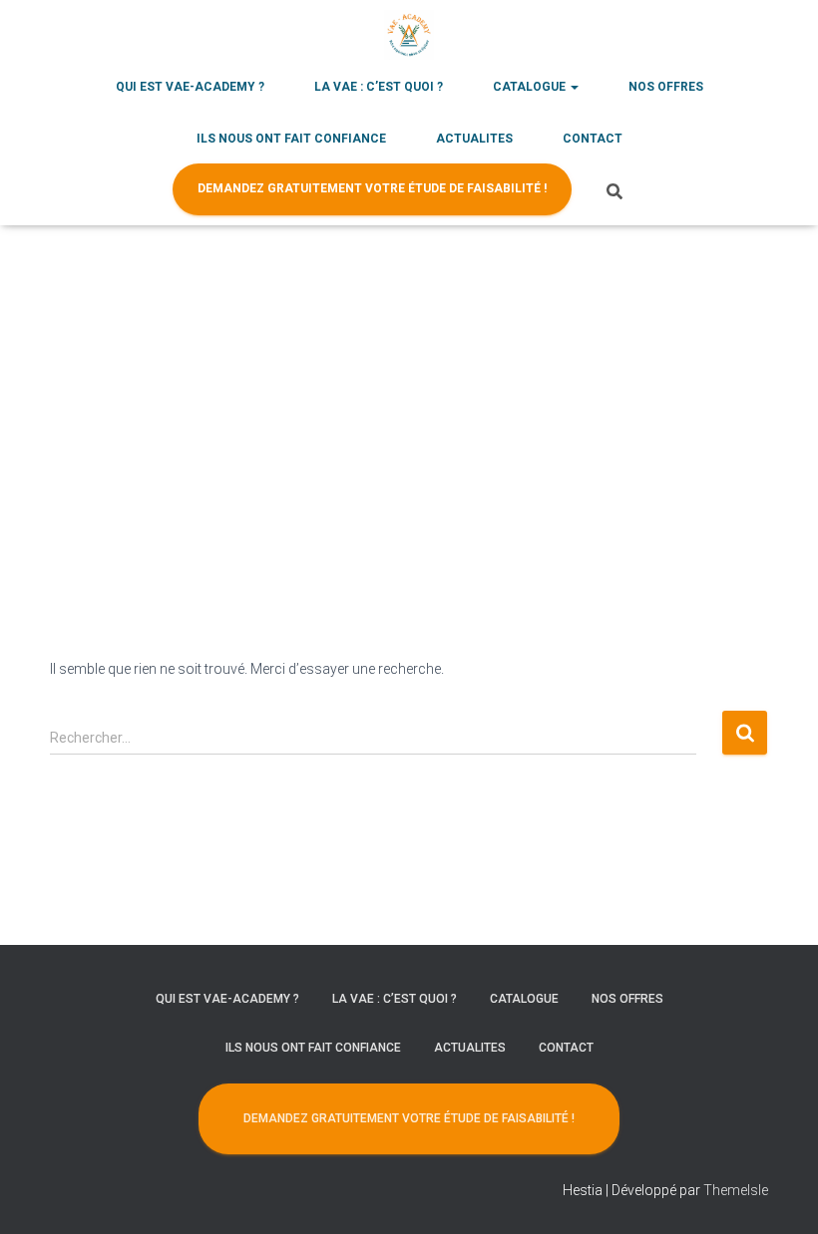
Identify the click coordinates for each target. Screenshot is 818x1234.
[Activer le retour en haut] (778, 1194)
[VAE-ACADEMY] (409, 35)
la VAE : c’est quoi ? (378, 87)
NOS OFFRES (665, 87)
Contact (592, 139)
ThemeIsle (735, 1190)
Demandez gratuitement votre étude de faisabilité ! (372, 188)
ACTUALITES (474, 139)
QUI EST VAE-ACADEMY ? (190, 87)
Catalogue (531, 87)
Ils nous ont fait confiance (291, 139)
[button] (574, 87)
